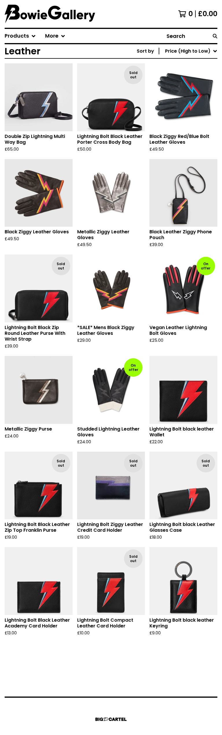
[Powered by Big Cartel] (111, 719)
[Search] (215, 36)
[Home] (50, 14)
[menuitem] (20, 36)
